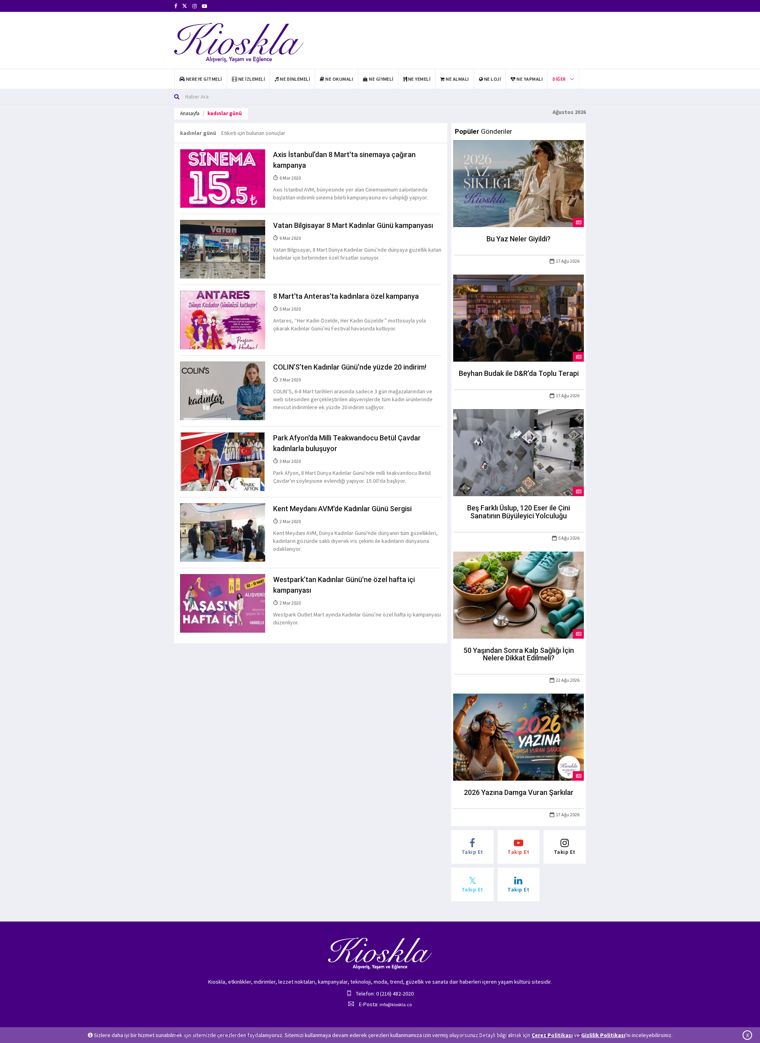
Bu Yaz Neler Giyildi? (518, 239)
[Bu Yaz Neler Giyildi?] (518, 183)
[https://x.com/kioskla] (184, 6)
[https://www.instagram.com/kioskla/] (194, 6)
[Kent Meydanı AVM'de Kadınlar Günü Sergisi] (222, 531)
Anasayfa (190, 113)
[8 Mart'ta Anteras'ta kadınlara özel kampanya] (222, 319)
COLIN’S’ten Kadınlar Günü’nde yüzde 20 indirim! (349, 367)
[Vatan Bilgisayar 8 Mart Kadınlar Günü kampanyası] (222, 248)
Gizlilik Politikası (603, 1035)
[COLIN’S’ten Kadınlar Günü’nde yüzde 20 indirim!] (222, 390)
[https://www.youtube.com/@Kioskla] (204, 6)
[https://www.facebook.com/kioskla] (175, 6)
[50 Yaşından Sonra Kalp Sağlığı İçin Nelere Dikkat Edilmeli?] (518, 594)
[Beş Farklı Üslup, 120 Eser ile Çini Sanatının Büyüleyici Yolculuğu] (518, 451)
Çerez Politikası (552, 1035)
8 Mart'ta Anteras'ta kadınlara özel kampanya (346, 296)
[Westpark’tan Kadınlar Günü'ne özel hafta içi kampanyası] (222, 602)
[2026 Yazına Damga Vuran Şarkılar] (518, 736)
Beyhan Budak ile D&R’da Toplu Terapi (519, 373)
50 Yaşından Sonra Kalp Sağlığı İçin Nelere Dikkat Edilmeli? (519, 654)
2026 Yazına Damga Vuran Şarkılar (519, 792)
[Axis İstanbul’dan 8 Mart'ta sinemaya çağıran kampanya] (222, 178)
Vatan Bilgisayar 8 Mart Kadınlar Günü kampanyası (353, 225)
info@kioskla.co (396, 1004)
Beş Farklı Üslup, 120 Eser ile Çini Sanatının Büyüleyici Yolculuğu (518, 512)
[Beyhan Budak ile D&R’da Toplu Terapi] (518, 317)
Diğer (559, 79)
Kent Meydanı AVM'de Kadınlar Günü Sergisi (342, 508)
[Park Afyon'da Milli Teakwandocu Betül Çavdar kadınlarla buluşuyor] (222, 461)
